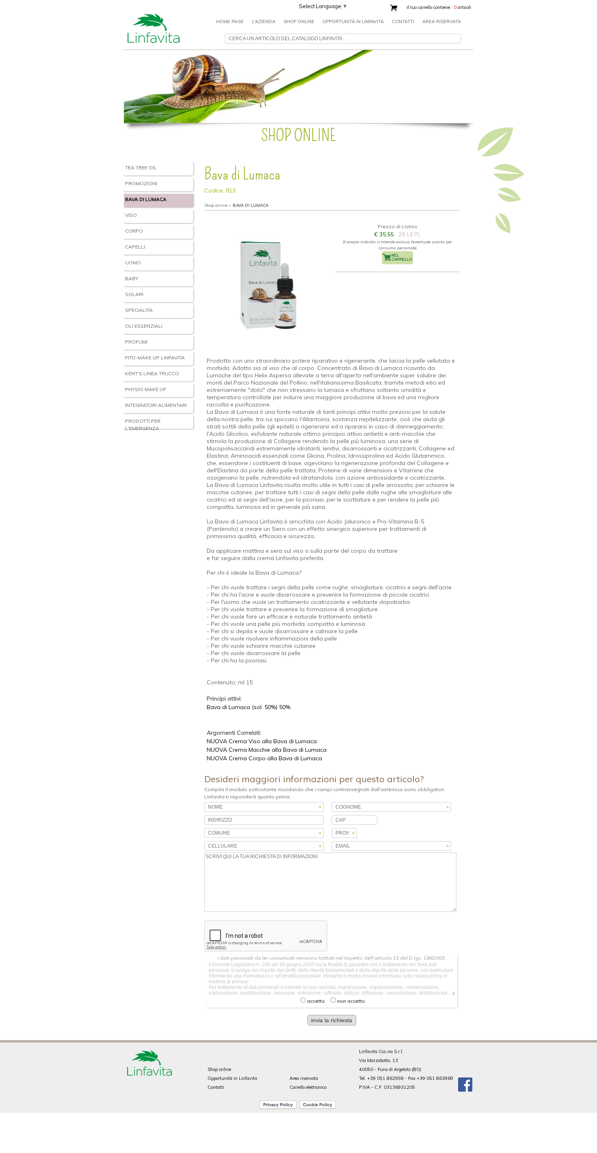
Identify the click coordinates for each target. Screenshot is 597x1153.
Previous (115, 85)
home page (230, 21)
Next (482, 85)
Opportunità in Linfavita (353, 21)
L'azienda (263, 21)
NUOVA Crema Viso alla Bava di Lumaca (262, 741)
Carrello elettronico (308, 1087)
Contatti (403, 21)
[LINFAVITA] (153, 9)
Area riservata (441, 21)
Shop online (219, 1069)
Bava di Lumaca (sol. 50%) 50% (248, 707)
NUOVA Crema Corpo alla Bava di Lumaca (264, 758)
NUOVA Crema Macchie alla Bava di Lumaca (267, 749)
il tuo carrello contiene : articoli (439, 7)
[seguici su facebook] (465, 1082)
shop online (298, 21)
